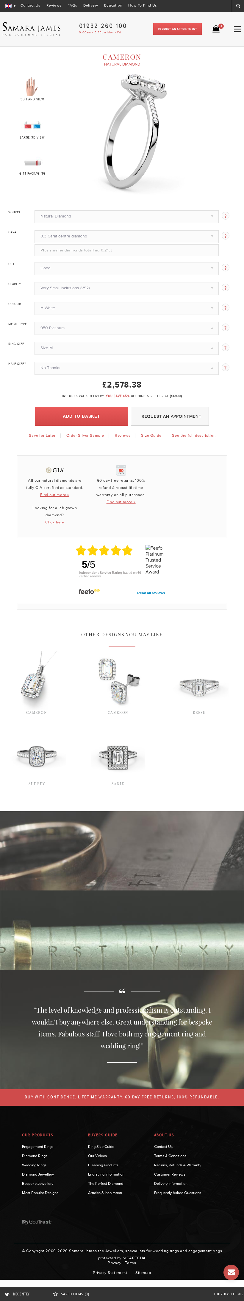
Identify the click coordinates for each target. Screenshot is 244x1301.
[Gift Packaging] (32, 161)
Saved (75, 1294)
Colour (14, 304)
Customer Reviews (169, 1174)
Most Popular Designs (40, 1192)
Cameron (36, 712)
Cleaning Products (103, 1165)
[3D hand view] (32, 86)
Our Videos (97, 1156)
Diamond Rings (34, 1156)
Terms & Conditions (170, 1156)
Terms (130, 1262)
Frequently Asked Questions (177, 1192)
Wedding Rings (34, 1165)
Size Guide (151, 435)
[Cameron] (36, 654)
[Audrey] (36, 725)
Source (14, 212)
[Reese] (199, 654)
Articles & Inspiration (105, 1192)
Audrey (36, 783)
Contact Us (30, 5)
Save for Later (42, 435)
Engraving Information (106, 1174)
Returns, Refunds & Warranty (177, 1165)
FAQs (72, 5)
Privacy (114, 1262)
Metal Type (17, 324)
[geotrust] (37, 1222)
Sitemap (143, 1272)
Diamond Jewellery (38, 1174)
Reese (199, 712)
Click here (54, 522)
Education (113, 5)
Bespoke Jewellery (37, 1183)
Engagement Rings (37, 1146)
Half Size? (17, 364)
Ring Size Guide (101, 1146)
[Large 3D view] (32, 124)
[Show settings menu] (184, 190)
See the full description (193, 435)
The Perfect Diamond (105, 1183)
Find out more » (54, 494)
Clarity (14, 284)
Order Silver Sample (85, 435)
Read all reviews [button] (151, 593)
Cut (11, 264)
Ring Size (16, 344)
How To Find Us (142, 5)
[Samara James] (31, 29)
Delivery (90, 5)
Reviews (54, 5)
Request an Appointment (177, 28)
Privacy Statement (110, 1272)
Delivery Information (170, 1183)
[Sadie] (118, 725)
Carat (13, 232)
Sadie (118, 783)
